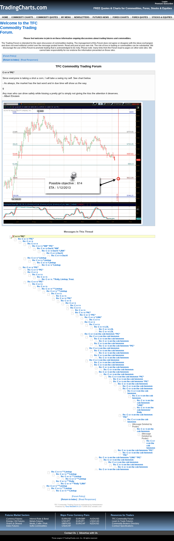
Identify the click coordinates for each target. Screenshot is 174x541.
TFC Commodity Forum (122, 519)
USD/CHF (66, 526)
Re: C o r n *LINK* (93, 317)
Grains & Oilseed (14, 523)
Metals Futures (36, 521)
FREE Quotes (101, 8)
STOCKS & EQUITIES (162, 17)
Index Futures (12, 526)
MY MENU (66, 17)
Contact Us (70, 533)
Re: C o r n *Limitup (37, 258)
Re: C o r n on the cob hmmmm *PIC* (102, 334)
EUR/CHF (80, 523)
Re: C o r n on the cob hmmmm (104, 336)
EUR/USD (66, 519)
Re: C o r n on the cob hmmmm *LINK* (145, 402)
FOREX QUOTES (140, 17)
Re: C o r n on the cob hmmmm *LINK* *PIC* (120, 457)
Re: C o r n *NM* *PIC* (43, 246)
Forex (146, 8)
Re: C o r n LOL (101, 327)
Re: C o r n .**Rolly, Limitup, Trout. (58, 279)
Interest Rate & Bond (39, 519)
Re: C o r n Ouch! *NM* (48, 248)
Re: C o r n (28, 241)
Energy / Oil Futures (15, 521)
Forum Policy (10, 56)
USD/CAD (94, 521)
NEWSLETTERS (81, 17)
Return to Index (11, 60)
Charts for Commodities (127, 8)
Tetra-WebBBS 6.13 (73, 506)
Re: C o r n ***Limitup (52, 289)
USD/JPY (66, 521)
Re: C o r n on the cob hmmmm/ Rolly (145, 410)
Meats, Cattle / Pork (38, 523)
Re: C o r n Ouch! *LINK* (53, 251)
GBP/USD (66, 523)
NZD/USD (94, 523)
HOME (5, 17)
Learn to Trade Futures (122, 521)
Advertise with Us (88, 533)
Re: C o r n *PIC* (26, 239)
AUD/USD (94, 519)
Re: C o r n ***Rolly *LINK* (73, 483)
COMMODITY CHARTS (22, 17)
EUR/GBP (80, 519)
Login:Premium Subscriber (164, 3)
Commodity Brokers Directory (125, 523)
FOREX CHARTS (121, 17)
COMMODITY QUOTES (47, 17)
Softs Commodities (38, 526)
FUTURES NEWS (101, 17)
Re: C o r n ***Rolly (65, 481)
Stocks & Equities (161, 8)
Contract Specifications (122, 526)
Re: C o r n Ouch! (55, 253)
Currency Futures (14, 519)
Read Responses (29, 60)
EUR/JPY (80, 521)
